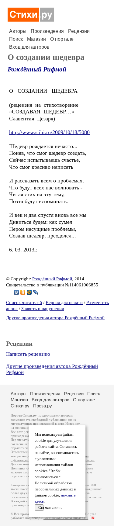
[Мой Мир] (29, 292)
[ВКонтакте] (16, 292)
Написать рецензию (28, 354)
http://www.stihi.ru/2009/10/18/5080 (49, 132)
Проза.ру (42, 405)
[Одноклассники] (23, 292)
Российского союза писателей (65, 518)
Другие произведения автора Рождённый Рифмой (55, 317)
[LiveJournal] (36, 292)
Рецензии (79, 31)
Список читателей (24, 302)
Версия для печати (64, 302)
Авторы (17, 31)
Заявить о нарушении (42, 308)
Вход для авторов (29, 47)
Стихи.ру (20, 405)
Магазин (36, 39)
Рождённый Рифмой (37, 69)
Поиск (16, 39)
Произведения (47, 31)
